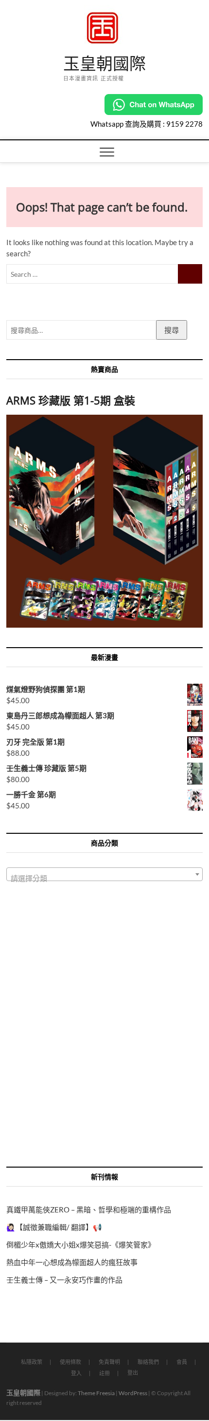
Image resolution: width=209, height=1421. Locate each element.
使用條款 (70, 1362)
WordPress (133, 1393)
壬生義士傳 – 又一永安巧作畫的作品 (64, 1279)
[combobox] (104, 874)
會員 (181, 1362)
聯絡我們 (148, 1362)
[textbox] (104, 878)
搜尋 (171, 330)
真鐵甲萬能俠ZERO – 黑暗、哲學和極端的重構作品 (88, 1209)
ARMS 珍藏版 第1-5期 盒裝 (70, 400)
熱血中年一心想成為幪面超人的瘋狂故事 (72, 1262)
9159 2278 (184, 123)
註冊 (104, 1373)
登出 (132, 1372)
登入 (76, 1373)
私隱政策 (31, 1362)
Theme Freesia (96, 1393)
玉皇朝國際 (104, 64)
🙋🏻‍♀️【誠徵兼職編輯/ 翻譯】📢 (54, 1227)
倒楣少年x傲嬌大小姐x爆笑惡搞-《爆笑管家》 (80, 1244)
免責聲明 (109, 1362)
